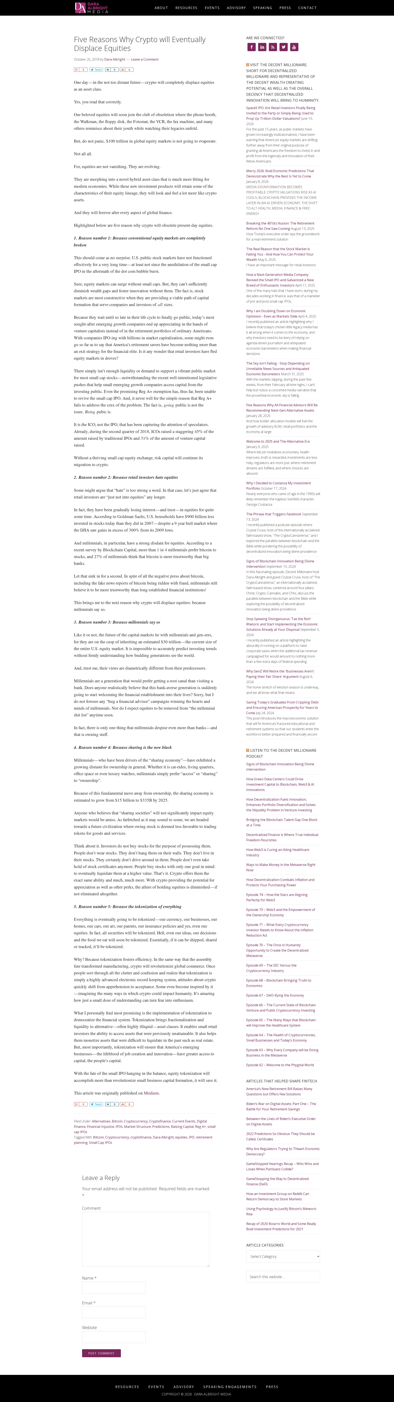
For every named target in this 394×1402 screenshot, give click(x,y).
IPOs (119, 1126)
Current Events (183, 1121)
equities (181, 1137)
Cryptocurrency (136, 1121)
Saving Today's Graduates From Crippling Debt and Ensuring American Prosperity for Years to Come (282, 707)
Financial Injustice (100, 1126)
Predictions (161, 1126)
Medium (151, 1093)
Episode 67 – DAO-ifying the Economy (275, 995)
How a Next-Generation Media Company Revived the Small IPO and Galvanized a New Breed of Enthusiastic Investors (280, 280)
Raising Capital (182, 1126)
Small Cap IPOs (100, 1142)
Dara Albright (163, 1137)
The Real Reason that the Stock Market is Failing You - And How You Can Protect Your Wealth (280, 254)
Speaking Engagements (230, 1386)
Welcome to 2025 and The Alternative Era (278, 441)
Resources (127, 1386)
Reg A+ (200, 1126)
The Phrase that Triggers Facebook (273, 514)
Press (272, 1386)
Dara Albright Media (111, 8)
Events (156, 1386)
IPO (191, 1137)
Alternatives (101, 1121)
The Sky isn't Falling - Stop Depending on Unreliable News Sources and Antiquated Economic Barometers (278, 368)
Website (89, 1327)
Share (76, 70)
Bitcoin (117, 1121)
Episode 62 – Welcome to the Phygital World (280, 1065)
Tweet (98, 69)
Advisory (184, 1386)
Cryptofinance (160, 1121)
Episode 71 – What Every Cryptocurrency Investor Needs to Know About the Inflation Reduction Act (279, 930)
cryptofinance (141, 1137)
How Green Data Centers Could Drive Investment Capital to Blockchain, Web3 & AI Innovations (280, 784)
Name (89, 1278)
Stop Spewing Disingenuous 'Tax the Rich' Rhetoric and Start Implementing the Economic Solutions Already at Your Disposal (282, 624)
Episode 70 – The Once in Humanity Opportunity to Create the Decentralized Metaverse (277, 950)
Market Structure (137, 1126)
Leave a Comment (144, 59)
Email (89, 1303)
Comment (91, 1208)
